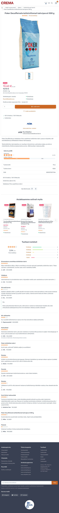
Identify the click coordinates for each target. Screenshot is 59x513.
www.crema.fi (24, 465)
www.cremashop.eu (26, 467)
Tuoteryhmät (43, 450)
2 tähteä (28, 255)
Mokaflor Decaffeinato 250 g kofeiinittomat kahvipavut (45, 222)
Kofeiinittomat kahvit (29, 7)
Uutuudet (42, 459)
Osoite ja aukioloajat (6, 469)
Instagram (6, 495)
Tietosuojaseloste (25, 452)
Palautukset (4, 452)
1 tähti (28, 257)
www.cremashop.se (26, 470)
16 (33, 15)
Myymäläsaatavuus (8, 99)
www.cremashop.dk (26, 472)
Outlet (41, 457)
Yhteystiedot (4, 450)
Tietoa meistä (24, 457)
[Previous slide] (3, 220)
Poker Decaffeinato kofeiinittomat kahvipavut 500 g (18, 9)
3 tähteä (28, 252)
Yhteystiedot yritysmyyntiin (8, 463)
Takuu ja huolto (5, 454)
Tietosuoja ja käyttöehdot (23, 488)
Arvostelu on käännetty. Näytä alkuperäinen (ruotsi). (14, 337)
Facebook (24, 495)
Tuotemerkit (43, 452)
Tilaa (54, 482)
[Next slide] (55, 220)
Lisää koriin (36, 106)
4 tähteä (28, 249)
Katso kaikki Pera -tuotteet (29, 128)
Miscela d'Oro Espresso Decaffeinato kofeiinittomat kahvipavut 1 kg (28, 223)
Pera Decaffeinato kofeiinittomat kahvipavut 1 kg (12, 222)
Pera (54, 165)
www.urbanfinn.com (26, 474)
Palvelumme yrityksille (6, 461)
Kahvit (19, 7)
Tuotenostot (43, 461)
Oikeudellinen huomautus (27, 459)
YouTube (16, 495)
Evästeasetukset (25, 454)
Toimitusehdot (24, 450)
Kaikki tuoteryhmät (10, 7)
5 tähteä (28, 247)
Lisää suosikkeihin (30, 111)
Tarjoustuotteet (44, 454)
